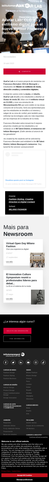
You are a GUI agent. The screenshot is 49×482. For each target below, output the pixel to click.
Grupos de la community (35, 426)
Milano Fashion (31, 372)
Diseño (28, 411)
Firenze (29, 378)
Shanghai (29, 396)
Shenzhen (30, 399)
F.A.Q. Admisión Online (11, 428)
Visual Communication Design (11, 394)
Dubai (28, 387)
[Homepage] (16, 5)
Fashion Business (9, 378)
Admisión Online (9, 426)
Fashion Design (9, 372)
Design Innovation (10, 398)
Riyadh (28, 390)
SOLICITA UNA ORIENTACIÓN (17, 330)
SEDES (28, 370)
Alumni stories (31, 423)
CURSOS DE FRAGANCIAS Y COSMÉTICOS (12, 407)
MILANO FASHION (18, 209)
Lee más (9, 261)
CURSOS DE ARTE (9, 404)
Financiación (8, 431)
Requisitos (7, 423)
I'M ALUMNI (30, 420)
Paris (28, 381)
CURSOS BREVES (32, 405)
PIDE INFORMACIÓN (17, 338)
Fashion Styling (9, 375)
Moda (28, 408)
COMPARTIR (26, 71)
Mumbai (29, 393)
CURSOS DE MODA (9, 370)
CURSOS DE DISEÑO (10, 385)
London (29, 384)
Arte (27, 414)
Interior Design (8, 387)
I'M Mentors (30, 428)
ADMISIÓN (6, 420)
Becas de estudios (10, 434)
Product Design (9, 390)
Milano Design (31, 375)
